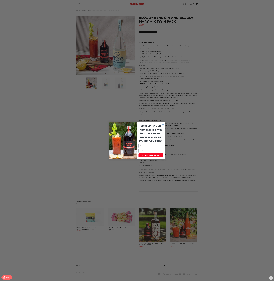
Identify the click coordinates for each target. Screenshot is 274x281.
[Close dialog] (163, 123)
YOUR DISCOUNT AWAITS (151, 155)
